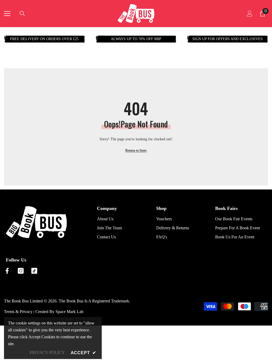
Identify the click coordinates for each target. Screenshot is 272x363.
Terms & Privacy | (19, 311)
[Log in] (250, 13)
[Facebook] (7, 271)
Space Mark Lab (69, 311)
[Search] (22, 13)
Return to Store (136, 150)
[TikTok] (34, 271)
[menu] (7, 13)
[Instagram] (21, 271)
